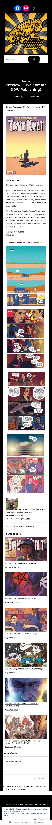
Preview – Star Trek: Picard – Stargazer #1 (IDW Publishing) (21, 704)
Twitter (27, 519)
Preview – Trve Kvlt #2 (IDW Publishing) (21, 563)
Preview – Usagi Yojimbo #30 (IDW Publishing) (24, 668)
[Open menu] (26, 69)
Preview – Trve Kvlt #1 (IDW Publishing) (21, 633)
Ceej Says (23, 515)
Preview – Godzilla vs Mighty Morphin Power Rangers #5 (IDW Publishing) (23, 742)
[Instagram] (26, 8)
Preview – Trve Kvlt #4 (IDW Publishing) (21, 598)
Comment (41, 779)
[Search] (34, 59)
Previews (26, 81)
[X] (34, 8)
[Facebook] (17, 8)
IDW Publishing (18, 526)
